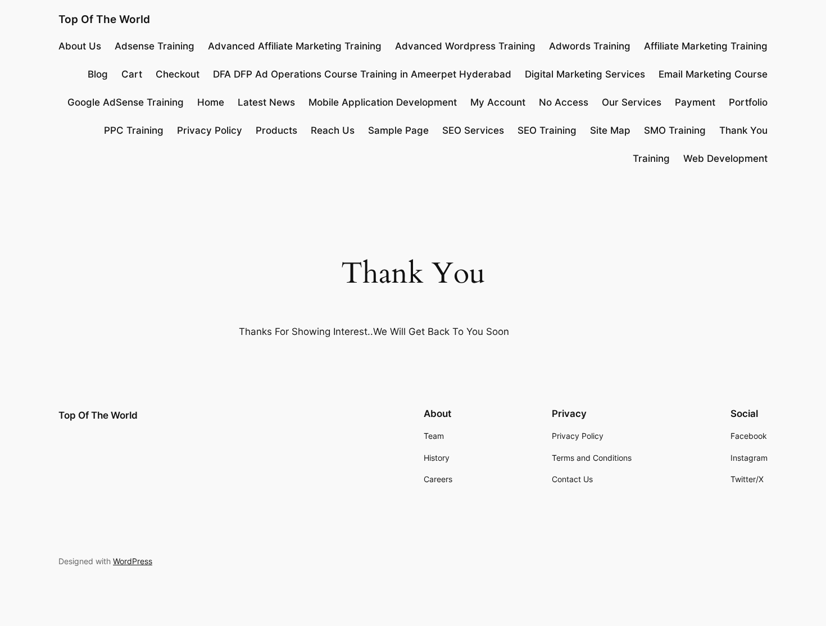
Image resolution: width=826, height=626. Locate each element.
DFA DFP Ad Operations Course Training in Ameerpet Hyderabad (362, 74)
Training (651, 158)
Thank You (743, 130)
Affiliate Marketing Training (706, 46)
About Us (79, 46)
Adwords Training (589, 46)
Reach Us (333, 130)
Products (276, 130)
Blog (98, 74)
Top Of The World (104, 19)
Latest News (266, 102)
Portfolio (748, 102)
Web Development (725, 158)
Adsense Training (154, 46)
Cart (131, 74)
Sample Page (398, 130)
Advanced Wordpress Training (465, 46)
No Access (563, 102)
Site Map (610, 130)
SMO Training (675, 130)
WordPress (132, 561)
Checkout (177, 74)
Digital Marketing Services (585, 74)
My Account (497, 102)
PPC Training (134, 130)
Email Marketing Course (713, 74)
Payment (695, 102)
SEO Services (473, 130)
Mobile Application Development (382, 102)
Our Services (631, 102)
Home (210, 102)
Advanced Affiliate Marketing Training (295, 46)
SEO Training (547, 130)
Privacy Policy (209, 130)
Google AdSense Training (125, 102)
